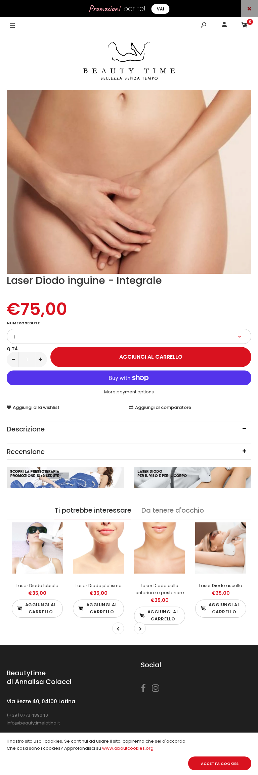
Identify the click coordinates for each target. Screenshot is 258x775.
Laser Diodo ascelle (220, 585)
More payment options (129, 392)
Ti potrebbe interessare (92, 510)
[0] (244, 25)
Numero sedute (23, 323)
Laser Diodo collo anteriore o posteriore (159, 589)
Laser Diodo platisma (99, 585)
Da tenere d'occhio (172, 510)
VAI (160, 9)
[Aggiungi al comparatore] (53, 545)
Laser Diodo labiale (37, 585)
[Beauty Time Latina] (129, 62)
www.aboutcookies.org (128, 748)
